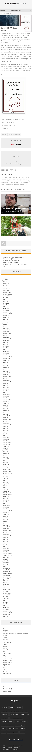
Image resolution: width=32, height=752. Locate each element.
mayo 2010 (6, 543)
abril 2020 (5, 348)
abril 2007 (5, 604)
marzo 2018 (6, 392)
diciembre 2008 (7, 571)
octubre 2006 (6, 614)
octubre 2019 (6, 358)
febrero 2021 (6, 330)
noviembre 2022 (7, 294)
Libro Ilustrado (7, 642)
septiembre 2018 (7, 382)
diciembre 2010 (7, 530)
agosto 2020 (6, 340)
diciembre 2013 (7, 471)
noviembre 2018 (7, 378)
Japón (22, 714)
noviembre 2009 (7, 554)
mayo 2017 (6, 410)
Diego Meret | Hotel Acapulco (11, 260)
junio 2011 (6, 520)
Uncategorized (7, 673)
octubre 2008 (6, 575)
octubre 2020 (6, 337)
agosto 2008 (6, 579)
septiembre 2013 (7, 477)
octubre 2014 (6, 459)
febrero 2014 (6, 469)
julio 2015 (5, 450)
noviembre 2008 (7, 573)
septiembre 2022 (7, 297)
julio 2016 (5, 428)
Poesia (4, 651)
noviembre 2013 (7, 473)
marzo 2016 (6, 435)
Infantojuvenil (6, 641)
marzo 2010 (6, 546)
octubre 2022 (6, 296)
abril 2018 (5, 391)
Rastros (5, 655)
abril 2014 (5, 466)
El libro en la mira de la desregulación (13, 257)
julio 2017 (5, 407)
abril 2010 (5, 545)
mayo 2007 (6, 602)
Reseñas (5, 657)
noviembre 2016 (7, 421)
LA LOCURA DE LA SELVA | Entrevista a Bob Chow (16, 209)
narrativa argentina (7, 725)
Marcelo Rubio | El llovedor (10, 259)
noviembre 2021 (7, 314)
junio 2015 (6, 451)
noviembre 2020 (7, 335)
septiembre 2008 (7, 577)
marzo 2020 (6, 349)
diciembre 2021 (7, 312)
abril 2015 (5, 455)
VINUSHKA (16, 156)
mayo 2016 (6, 432)
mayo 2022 (6, 303)
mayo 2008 (6, 584)
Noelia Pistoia (12, 233)
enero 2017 (6, 417)
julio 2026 (5, 278)
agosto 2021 (6, 319)
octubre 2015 (6, 444)
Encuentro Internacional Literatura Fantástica (16, 634)
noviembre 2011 (7, 511)
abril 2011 (5, 523)
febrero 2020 (6, 351)
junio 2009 (6, 561)
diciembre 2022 (7, 292)
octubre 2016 (6, 423)
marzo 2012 (6, 503)
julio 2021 (5, 321)
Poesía (4, 728)
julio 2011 (5, 518)
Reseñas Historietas (8, 660)
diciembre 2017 (7, 398)
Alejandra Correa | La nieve (16, 10)
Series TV (5, 668)
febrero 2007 (6, 607)
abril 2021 (5, 326)
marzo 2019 (6, 371)
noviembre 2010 (7, 532)
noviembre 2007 (7, 593)
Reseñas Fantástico (8, 659)
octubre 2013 (6, 475)
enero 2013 (6, 491)
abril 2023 (5, 285)
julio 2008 (5, 580)
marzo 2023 (6, 287)
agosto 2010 (6, 537)
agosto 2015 (6, 448)
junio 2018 (6, 387)
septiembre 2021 (7, 317)
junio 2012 (6, 498)
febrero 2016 (6, 437)
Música (5, 648)
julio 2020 (5, 342)
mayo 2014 (6, 464)
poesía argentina (13, 728)
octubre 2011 (6, 512)
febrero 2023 (6, 289)
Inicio (2, 13)
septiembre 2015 (7, 446)
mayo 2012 (6, 500)
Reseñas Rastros (7, 662)
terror (22, 732)
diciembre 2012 (7, 493)
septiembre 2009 (7, 555)
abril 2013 (5, 485)
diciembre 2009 (7, 552)
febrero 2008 (6, 589)
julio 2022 (5, 299)
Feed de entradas (8, 688)
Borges (4, 134)
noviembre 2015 (7, 443)
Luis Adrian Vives (12, 211)
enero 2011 (6, 528)
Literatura (5, 644)
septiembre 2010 (7, 536)
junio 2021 (6, 323)
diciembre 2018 (7, 376)
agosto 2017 (6, 405)
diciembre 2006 (7, 611)
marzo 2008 (6, 588)
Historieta (5, 639)
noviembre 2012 (7, 494)
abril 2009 (5, 564)
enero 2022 (6, 310)
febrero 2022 (6, 308)
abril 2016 (5, 434)
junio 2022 (6, 301)
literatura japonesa (7, 721)
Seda (4, 666)
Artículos (5, 630)
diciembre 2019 (7, 355)
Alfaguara (4, 707)
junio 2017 (6, 409)
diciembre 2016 (7, 419)
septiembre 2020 (7, 339)
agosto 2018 (6, 383)
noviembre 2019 (7, 357)
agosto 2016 (6, 426)
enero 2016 (6, 439)
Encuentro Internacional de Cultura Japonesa (14, 711)
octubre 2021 (6, 315)
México (5, 646)
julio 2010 (5, 539)
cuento (12, 707)
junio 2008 (6, 582)
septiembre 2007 (7, 597)
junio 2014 (6, 462)
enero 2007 (6, 609)
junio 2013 (6, 482)
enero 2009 (6, 570)
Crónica (5, 632)
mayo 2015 (6, 453)
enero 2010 (6, 550)
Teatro (4, 669)
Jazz (28, 714)
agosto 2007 (6, 598)
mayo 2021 (6, 324)
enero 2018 (6, 396)
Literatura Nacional (21, 721)
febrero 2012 (6, 505)
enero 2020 (6, 353)
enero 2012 (6, 507)
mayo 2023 (6, 283)
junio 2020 (6, 344)
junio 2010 (6, 541)
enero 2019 (6, 374)
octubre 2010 (6, 534)
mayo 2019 (6, 367)
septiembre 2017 (7, 403)
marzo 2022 (6, 306)
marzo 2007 (6, 605)
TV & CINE (5, 671)
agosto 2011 (6, 516)
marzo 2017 (6, 414)
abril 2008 (5, 586)
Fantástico (5, 637)
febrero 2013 (6, 489)
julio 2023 (5, 280)
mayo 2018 (6, 389)
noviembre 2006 (7, 613)
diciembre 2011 (7, 509)
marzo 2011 (6, 525)
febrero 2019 (6, 373)
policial (23, 728)
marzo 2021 (6, 328)
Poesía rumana (7, 653)
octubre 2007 (6, 595)
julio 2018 (5, 385)
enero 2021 (6, 332)
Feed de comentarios (9, 690)
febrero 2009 (6, 568)
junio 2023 (6, 281)
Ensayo (5, 635)
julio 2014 (5, 460)
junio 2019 (6, 366)
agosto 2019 (6, 362)
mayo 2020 (6, 346)
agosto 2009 (6, 557)
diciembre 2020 (7, 333)
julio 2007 (5, 600)
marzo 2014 (6, 468)
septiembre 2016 (7, 425)
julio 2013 (5, 480)
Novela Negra (19, 725)
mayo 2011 (6, 521)
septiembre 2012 (7, 496)
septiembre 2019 (7, 360)
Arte (4, 628)
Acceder (5, 686)
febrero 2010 (6, 548)
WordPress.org (7, 691)
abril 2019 (5, 369)
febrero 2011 (6, 527)
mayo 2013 (6, 484)
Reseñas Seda (6, 664)
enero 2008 (6, 591)
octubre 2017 (6, 401)
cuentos (19, 707)
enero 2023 (6, 290)
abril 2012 (5, 502)
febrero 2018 (6, 394)
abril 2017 (5, 412)
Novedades (6, 650)
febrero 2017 (6, 416)
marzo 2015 (6, 457)
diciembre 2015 (7, 441)
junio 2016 (6, 430)
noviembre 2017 (7, 400)
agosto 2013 (6, 478)
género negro (14, 714)
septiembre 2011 (7, 514)
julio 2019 (5, 364)
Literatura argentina (14, 134)
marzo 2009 (6, 566)
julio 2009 (5, 559)
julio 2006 (5, 616)
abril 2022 (5, 305)
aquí (12, 75)
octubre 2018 (6, 380)
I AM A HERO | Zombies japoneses (16, 164)
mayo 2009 (6, 562)
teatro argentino (12, 732)
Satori (3, 732)
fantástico (5, 714)
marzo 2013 (6, 487)
